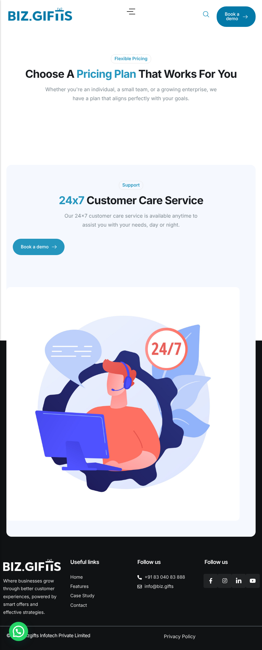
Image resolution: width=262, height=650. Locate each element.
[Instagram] (225, 581)
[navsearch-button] (206, 14)
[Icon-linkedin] (239, 581)
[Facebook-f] (211, 581)
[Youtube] (253, 581)
